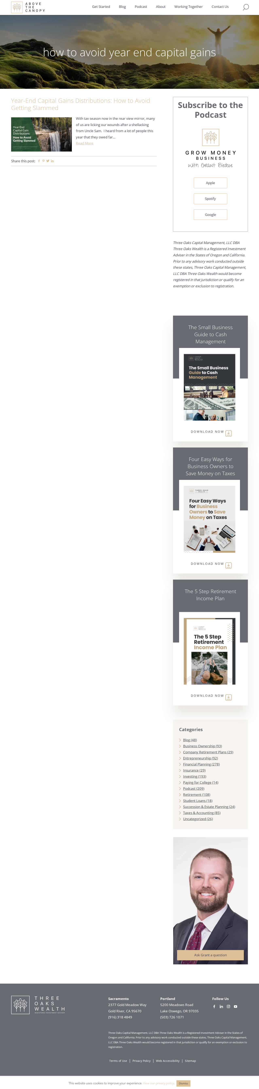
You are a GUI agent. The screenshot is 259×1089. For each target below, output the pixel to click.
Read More (84, 143)
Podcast (189, 788)
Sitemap (190, 1061)
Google (210, 214)
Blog (186, 740)
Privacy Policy (142, 1061)
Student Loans (194, 800)
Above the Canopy (28, 7)
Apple (210, 182)
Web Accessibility (167, 1061)
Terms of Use (118, 1061)
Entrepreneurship (197, 758)
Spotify (210, 198)
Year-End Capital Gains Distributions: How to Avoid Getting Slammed (80, 104)
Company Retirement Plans (204, 752)
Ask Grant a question (210, 955)
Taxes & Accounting (198, 812)
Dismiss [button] (183, 1083)
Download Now (207, 431)
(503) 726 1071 (172, 1017)
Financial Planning (197, 764)
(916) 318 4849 (120, 1017)
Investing (190, 776)
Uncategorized (194, 818)
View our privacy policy (158, 1083)
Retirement (192, 794)
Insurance (191, 770)
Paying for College (197, 782)
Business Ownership (199, 746)
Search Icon (246, 7)
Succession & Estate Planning (205, 806)
